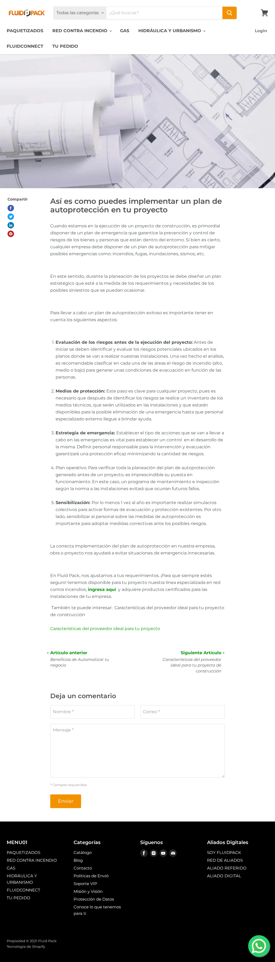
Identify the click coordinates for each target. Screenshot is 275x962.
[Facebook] (144, 853)
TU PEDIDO (65, 46)
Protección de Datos (94, 899)
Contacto (83, 868)
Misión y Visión (88, 891)
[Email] (173, 853)
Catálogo (83, 852)
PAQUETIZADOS (25, 30)
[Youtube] (163, 853)
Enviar (65, 801)
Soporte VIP (85, 883)
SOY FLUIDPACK (224, 852)
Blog (78, 860)
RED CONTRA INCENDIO (80, 30)
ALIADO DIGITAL (224, 875)
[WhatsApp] (259, 946)
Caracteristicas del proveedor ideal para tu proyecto (105, 628)
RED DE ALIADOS (225, 860)
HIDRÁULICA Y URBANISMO (170, 30)
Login (261, 30)
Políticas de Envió (91, 875)
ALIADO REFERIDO (227, 868)
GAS (124, 30)
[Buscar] (229, 13)
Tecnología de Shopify (26, 946)
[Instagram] (153, 853)
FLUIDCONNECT (25, 46)
